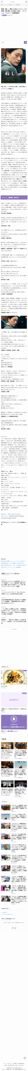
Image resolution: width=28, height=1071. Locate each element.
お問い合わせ (21, 1065)
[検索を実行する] (25, 42)
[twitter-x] (15, 928)
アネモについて (10, 1063)
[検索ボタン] (26, 2)
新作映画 (4, 15)
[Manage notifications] (25, 1058)
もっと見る (14, 629)
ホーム (5, 1063)
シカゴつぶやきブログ (7, 914)
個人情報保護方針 (21, 1063)
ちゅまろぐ (4, 912)
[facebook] (13, 928)
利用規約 (15, 1063)
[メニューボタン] (2, 2)
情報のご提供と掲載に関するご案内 (11, 1065)
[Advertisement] (14, 28)
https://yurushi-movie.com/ (14, 514)
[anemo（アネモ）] (14, 2)
